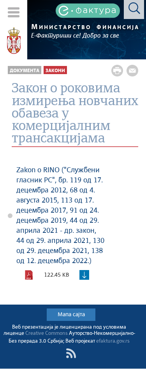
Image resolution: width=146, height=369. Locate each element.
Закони (55, 71)
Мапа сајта (71, 314)
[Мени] (14, 12)
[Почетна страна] (14, 40)
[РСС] (71, 353)
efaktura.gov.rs (113, 341)
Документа (24, 71)
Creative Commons (46, 333)
